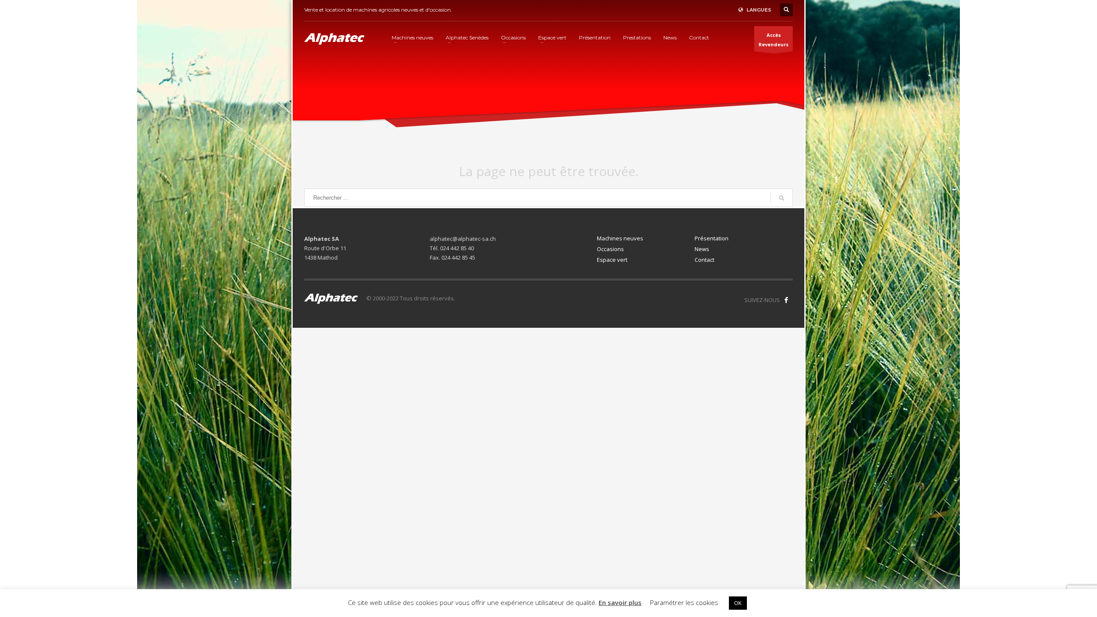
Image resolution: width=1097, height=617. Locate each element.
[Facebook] (786, 300)
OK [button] (738, 603)
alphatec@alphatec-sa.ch (463, 239)
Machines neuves (620, 238)
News (702, 249)
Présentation (711, 238)
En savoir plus (620, 602)
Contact (704, 260)
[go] (781, 198)
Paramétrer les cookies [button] (684, 602)
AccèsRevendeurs (773, 40)
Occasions (610, 249)
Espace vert (612, 260)
